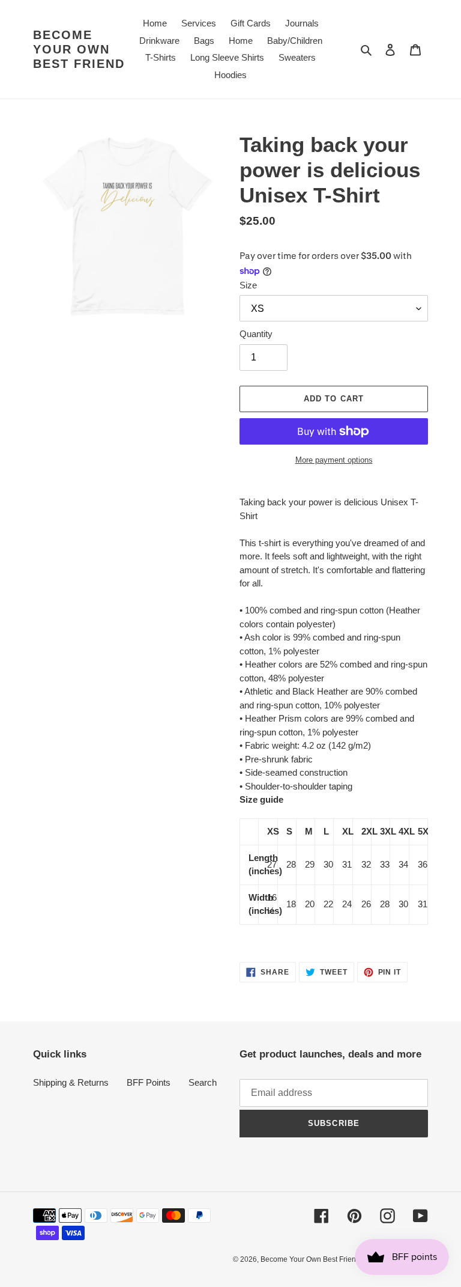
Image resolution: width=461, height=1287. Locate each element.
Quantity (256, 334)
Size (248, 285)
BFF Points (148, 1082)
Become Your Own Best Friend (79, 49)
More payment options (334, 459)
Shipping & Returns (71, 1082)
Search (202, 1082)
